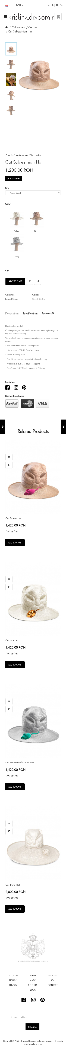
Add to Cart (15, 281)
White (16, 231)
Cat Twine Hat (12, 884)
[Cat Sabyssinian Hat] (11, 50)
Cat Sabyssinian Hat (20, 31)
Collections (18, 27)
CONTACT (53, 985)
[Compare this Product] (37, 281)
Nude (36, 231)
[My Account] (52, 5)
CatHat (32, 27)
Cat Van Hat (11, 640)
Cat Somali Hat (13, 518)
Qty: (7, 270)
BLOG (33, 989)
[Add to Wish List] (29, 281)
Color (8, 204)
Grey (17, 256)
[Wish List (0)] (57, 5)
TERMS (33, 975)
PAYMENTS (13, 975)
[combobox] (33, 192)
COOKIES (33, 985)
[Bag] (61, 5)
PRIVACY (13, 985)
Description (11, 313)
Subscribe (32, 1027)
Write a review (35, 155)
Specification (30, 313)
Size (7, 188)
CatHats (35, 294)
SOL (53, 980)
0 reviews (22, 155)
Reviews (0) (48, 313)
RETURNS (13, 980)
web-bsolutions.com (33, 1044)
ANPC (33, 980)
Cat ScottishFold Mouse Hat (19, 762)
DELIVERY (52, 975)
